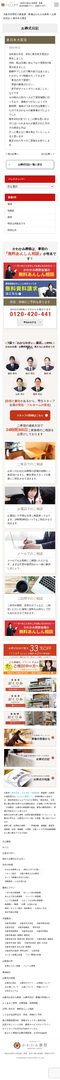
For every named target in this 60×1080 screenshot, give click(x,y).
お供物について (43, 983)
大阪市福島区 (23, 927)
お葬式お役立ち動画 (11, 997)
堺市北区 (36, 927)
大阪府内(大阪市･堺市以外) (16, 951)
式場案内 (6, 918)
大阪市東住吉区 (43, 923)
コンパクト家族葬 (33, 896)
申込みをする (30, 322)
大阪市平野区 (42, 931)
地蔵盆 (11, 210)
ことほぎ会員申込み (11, 1014)
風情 (10, 204)
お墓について (27, 987)
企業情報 (23, 1003)
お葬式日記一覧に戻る (30, 164)
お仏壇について (11, 987)
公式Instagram (40, 1033)
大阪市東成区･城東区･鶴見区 (17, 935)
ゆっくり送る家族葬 (32, 892)
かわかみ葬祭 (23, 796)
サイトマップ (8, 1028)
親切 (10, 217)
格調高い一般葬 (11, 904)
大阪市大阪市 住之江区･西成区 (18, 947)
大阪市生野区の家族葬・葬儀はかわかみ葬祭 (26, 14)
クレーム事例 (29, 966)
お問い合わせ (8, 1009)
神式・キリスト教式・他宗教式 (18, 908)
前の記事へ (13, 154)
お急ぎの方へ (8, 853)
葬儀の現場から (43, 997)
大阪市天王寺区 (26, 923)
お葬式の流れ (10, 983)
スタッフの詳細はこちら (30, 415)
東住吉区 (15, 793)
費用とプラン (8, 887)
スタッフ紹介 (10, 873)
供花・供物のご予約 (32, 1014)
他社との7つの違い (32, 869)
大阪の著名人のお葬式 (29, 873)
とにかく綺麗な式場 (13, 955)
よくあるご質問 (9, 1003)
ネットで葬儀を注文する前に (17, 877)
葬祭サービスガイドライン (37, 1024)
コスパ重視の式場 (33, 955)
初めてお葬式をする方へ (13, 859)
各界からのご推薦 (12, 966)
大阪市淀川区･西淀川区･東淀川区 (19, 939)
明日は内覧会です (16, 223)
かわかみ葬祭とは (12, 869)
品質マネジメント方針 (12, 1024)
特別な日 (12, 230)
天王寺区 (25, 793)
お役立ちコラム (11, 991)
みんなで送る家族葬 (13, 896)
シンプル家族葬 (11, 900)
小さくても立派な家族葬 (32, 900)
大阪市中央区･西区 (13, 943)
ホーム (5, 847)
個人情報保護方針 (10, 1020)
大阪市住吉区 (27, 931)
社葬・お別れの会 (29, 904)
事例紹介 (6, 972)
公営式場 (35, 951)
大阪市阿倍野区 (11, 931)
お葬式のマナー (26, 983)
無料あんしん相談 (25, 1009)
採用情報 (33, 1003)
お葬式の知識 (8, 978)
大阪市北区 (9, 927)
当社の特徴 (7, 864)
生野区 (34, 793)
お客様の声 (7, 961)
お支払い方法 (41, 908)
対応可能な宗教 (11, 912)
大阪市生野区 (10, 923)
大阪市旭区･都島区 (45, 939)
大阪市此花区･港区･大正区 (36, 943)
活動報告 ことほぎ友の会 (15, 881)
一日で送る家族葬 (12, 892)
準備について (42, 987)
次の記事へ (46, 154)
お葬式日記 (28, 997)
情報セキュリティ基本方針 (33, 1020)
